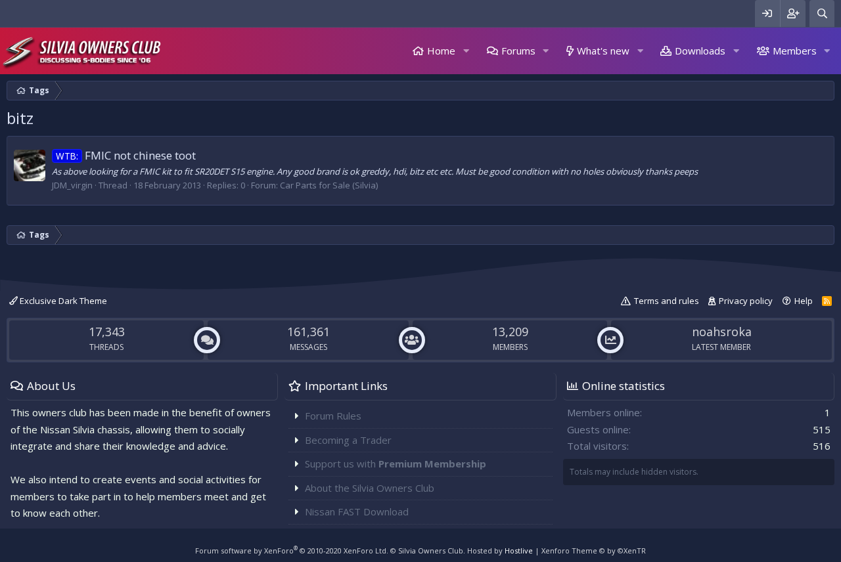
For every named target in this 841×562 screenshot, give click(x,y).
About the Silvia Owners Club (369, 487)
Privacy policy (746, 301)
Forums (518, 50)
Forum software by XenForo (291, 550)
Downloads (700, 50)
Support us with (395, 463)
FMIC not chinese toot (126, 155)
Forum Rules (333, 415)
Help (803, 301)
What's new (603, 50)
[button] (466, 51)
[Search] (821, 13)
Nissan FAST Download (357, 511)
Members (795, 50)
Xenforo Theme (593, 550)
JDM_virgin (72, 185)
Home (441, 50)
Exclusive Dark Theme (62, 301)
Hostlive (519, 550)
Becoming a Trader (348, 439)
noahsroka (722, 331)
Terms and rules (666, 301)
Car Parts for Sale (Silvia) (329, 185)
